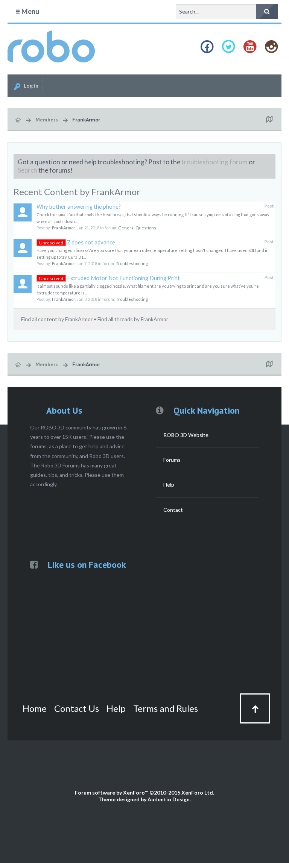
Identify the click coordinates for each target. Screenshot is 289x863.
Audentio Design (169, 799)
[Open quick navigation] (269, 119)
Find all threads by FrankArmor (132, 319)
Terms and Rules (165, 708)
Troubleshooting (132, 263)
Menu (29, 11)
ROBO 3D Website (185, 435)
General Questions (137, 227)
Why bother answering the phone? (79, 206)
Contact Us (76, 708)
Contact (173, 510)
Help (168, 484)
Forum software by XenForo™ (144, 792)
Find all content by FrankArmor (57, 319)
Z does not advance (77, 242)
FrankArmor (63, 227)
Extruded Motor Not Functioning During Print (109, 278)
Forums (172, 460)
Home (35, 708)
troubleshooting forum (214, 162)
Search (27, 170)
